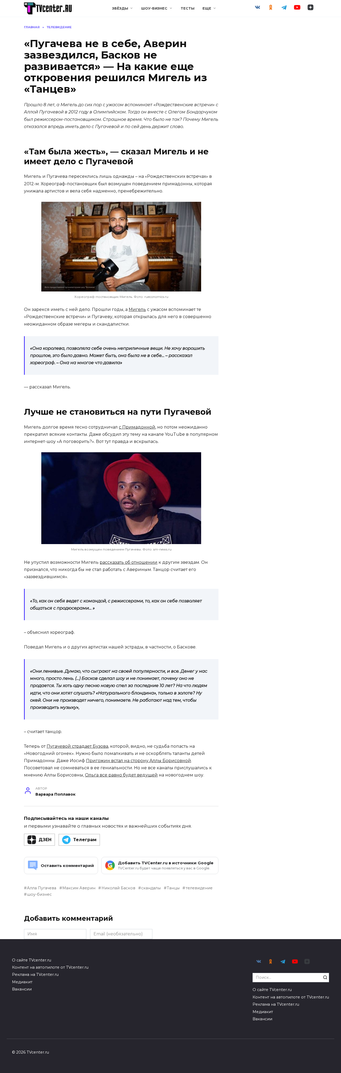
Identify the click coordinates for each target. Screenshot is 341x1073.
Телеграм (84, 839)
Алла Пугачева (41, 888)
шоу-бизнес (39, 894)
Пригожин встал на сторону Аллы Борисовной (138, 760)
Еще (206, 8)
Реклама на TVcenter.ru (35, 974)
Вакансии (22, 989)
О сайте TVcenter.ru (31, 960)
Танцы (173, 888)
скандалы (151, 888)
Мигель (137, 309)
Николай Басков (118, 888)
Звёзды (120, 8)
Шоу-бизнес (154, 8)
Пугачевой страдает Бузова (77, 746)
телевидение (199, 888)
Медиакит (22, 982)
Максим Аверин (78, 888)
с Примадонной (137, 427)
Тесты (187, 8)
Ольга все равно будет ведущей (121, 775)
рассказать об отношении (128, 562)
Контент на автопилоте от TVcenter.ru (50, 967)
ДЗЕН (45, 839)
